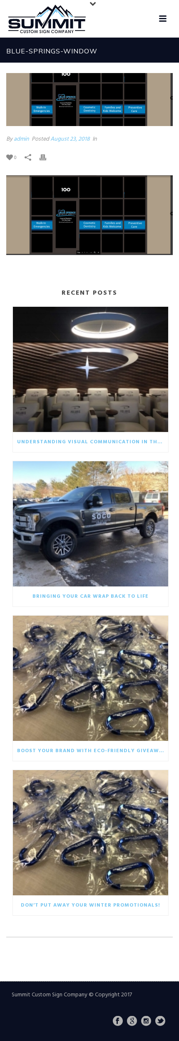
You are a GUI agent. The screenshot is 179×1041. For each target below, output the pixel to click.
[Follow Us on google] (132, 1022)
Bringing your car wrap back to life (90, 596)
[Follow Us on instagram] (146, 1022)
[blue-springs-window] (89, 99)
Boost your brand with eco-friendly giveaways (92, 751)
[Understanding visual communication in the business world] (90, 369)
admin (21, 139)
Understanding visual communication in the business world (92, 442)
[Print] (47, 157)
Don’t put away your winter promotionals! (90, 905)
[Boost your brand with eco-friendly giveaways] (90, 678)
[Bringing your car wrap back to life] (90, 523)
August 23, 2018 (70, 139)
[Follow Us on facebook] (118, 1022)
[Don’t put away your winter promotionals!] (90, 832)
